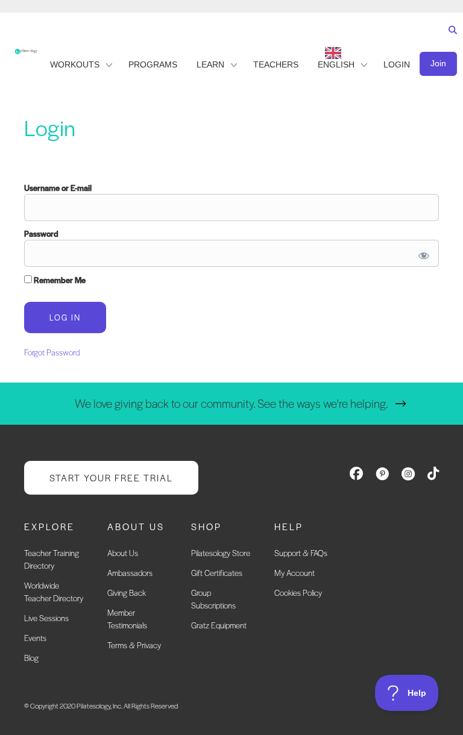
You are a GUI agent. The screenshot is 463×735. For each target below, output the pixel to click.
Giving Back (126, 592)
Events (35, 637)
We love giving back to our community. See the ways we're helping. (231, 403)
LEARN (210, 64)
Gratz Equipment (219, 625)
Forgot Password (52, 352)
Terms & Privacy (134, 645)
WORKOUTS (74, 64)
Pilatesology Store (220, 552)
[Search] (450, 41)
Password (41, 233)
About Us (122, 552)
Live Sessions (46, 618)
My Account (294, 572)
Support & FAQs (300, 552)
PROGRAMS (152, 64)
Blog (31, 657)
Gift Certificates (216, 572)
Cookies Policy (298, 592)
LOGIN (396, 64)
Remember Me (59, 280)
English (336, 64)
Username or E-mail (58, 187)
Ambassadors (130, 572)
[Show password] (422, 253)
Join (438, 63)
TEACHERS (275, 64)
